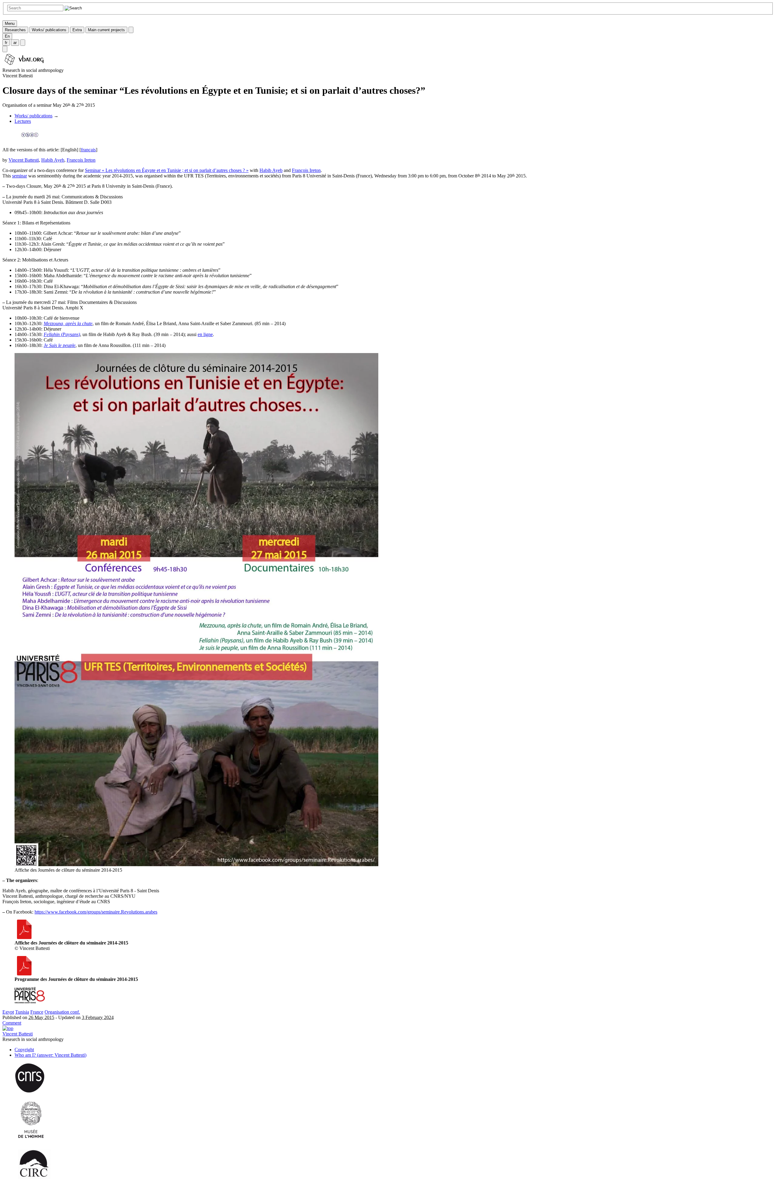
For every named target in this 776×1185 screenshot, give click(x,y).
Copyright (24, 1049)
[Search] (4, 49)
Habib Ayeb (52, 160)
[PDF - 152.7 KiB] (24, 973)
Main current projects (106, 30)
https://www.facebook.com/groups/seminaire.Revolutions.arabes (96, 911)
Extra (77, 30)
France (36, 1012)
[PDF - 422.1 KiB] (24, 937)
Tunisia (22, 1012)
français (88, 149)
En (7, 36)
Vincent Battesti (23, 160)
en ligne (205, 334)
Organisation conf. (62, 1012)
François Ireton (81, 160)
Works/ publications (49, 30)
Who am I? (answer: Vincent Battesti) (50, 1055)
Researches (15, 30)
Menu (10, 23)
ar (15, 42)
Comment (11, 1022)
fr (6, 42)
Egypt (8, 1012)
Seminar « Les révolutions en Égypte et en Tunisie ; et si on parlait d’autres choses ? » (167, 170)
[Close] (131, 30)
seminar (19, 175)
